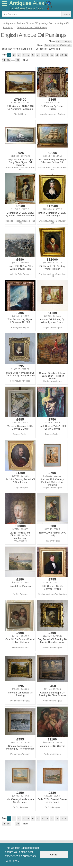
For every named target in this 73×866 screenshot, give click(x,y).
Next (25, 60)
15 (8, 60)
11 (57, 54)
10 (52, 54)
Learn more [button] (12, 860)
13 (66, 54)
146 (17, 60)
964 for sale (42, 49)
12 (61, 54)
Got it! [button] (54, 854)
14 (3, 60)
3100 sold (53, 49)
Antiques (26, 3)
